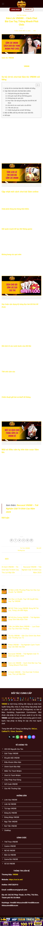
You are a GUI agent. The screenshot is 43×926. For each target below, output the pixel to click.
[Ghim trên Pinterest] (27, 540)
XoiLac (34, 729)
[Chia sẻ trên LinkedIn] (31, 540)
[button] (3, 3)
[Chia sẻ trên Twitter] (19, 540)
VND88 (26, 66)
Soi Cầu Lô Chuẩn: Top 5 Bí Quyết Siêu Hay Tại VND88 (23, 600)
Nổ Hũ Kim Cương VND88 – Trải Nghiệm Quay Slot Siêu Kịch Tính (24, 618)
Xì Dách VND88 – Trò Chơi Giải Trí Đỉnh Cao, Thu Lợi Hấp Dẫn (10, 570)
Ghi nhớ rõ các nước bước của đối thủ (19, 105)
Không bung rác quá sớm (16, 98)
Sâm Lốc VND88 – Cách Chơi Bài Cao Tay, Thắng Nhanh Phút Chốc (24, 664)
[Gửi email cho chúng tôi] (13, 737)
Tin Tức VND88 (21, 15)
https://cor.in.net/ (16, 880)
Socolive (19, 731)
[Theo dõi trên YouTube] (25, 737)
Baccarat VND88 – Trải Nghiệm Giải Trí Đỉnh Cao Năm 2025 (22, 508)
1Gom (12, 731)
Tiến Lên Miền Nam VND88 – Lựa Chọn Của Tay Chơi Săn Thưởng (24, 627)
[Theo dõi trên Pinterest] (21, 737)
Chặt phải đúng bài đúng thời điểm (18, 93)
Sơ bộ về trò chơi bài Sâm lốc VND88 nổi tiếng (20, 88)
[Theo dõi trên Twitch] (33, 737)
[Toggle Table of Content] (36, 85)
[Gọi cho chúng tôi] (17, 737)
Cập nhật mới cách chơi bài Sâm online (18, 91)
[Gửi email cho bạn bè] (23, 540)
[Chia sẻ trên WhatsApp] (11, 540)
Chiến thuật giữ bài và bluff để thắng (19, 110)
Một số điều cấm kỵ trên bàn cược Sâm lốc (19, 113)
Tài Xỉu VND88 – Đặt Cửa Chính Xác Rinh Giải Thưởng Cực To (24, 637)
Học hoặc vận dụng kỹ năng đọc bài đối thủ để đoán (22, 102)
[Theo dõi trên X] (9, 737)
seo (34, 31)
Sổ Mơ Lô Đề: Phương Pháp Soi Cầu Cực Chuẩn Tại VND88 (24, 591)
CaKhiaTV (5, 731)
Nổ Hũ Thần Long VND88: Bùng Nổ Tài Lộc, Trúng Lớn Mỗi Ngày (23, 609)
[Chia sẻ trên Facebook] (15, 540)
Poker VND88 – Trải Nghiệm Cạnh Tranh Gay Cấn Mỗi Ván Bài (24, 646)
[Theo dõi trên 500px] (29, 737)
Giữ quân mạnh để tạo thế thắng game (20, 96)
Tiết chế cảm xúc (13, 108)
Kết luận (7, 115)
